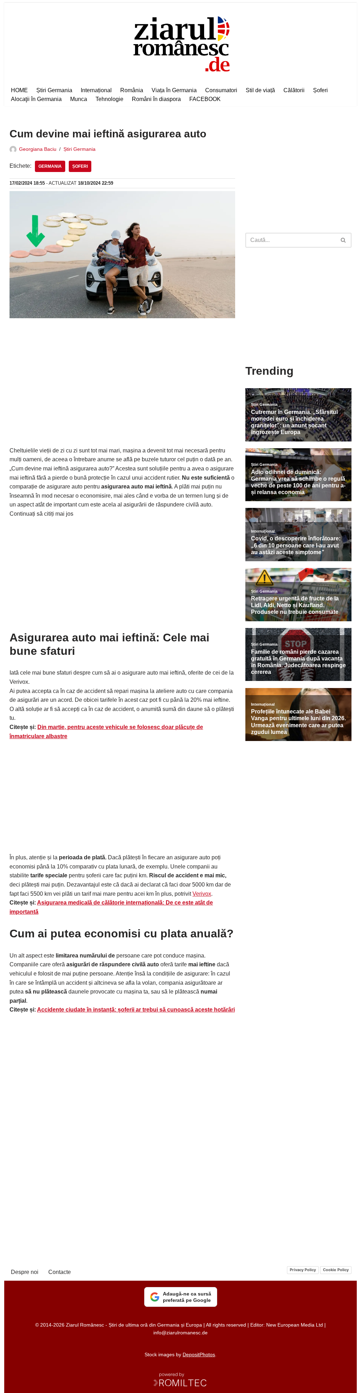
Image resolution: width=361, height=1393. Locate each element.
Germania (50, 166)
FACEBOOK (205, 99)
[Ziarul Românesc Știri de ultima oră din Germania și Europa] (180, 43)
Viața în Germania (174, 90)
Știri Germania (54, 90)
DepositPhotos (199, 1354)
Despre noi (24, 1272)
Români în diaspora (156, 99)
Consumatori (221, 90)
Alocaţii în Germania (36, 99)
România (131, 90)
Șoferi (320, 90)
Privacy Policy (303, 1269)
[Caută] (343, 240)
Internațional (96, 90)
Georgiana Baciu (37, 149)
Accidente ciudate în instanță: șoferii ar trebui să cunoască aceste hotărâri (136, 1010)
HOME (19, 90)
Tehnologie (109, 99)
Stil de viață (260, 90)
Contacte (59, 1272)
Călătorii (294, 90)
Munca (78, 99)
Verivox (201, 894)
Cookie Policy (336, 1269)
